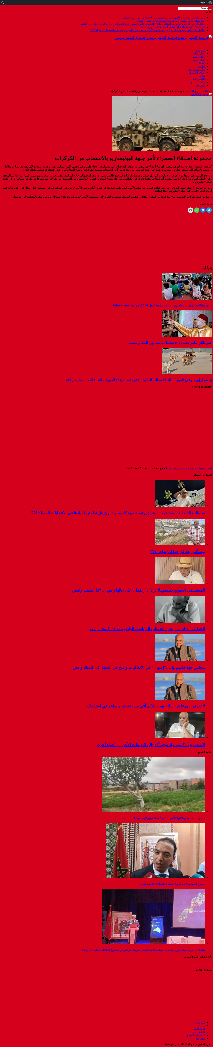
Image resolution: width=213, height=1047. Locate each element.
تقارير (202, 75)
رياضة (201, 66)
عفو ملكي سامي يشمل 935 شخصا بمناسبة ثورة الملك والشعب (170, 20)
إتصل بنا (200, 85)
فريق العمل (198, 1028)
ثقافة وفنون (198, 78)
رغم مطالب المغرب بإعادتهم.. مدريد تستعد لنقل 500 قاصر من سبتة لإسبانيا (164, 17)
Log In (203, 2)
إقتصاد (201, 63)
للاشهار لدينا (198, 1032)
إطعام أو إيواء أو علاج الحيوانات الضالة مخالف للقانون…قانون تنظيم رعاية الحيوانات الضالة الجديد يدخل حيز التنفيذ (143, 23)
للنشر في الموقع (196, 1035)
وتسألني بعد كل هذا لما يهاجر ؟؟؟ (177, 551)
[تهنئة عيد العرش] (201, 94)
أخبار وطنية (198, 56)
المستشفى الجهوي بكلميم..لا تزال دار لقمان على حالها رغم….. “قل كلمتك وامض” (137, 590)
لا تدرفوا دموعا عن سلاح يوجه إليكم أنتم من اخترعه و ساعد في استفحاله (145, 706)
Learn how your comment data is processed (189, 468)
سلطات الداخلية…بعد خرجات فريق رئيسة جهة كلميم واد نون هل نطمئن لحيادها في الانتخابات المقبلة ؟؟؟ (147, 30)
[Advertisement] (191, 996)
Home (208, 91)
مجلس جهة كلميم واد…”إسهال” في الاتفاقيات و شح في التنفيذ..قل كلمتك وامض (139, 667)
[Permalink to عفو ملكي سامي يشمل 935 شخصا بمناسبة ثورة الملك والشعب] (187, 336)
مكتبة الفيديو (198, 82)
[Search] (210, 9)
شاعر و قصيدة (197, 69)
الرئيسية (200, 50)
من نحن (201, 1025)
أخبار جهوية (199, 59)
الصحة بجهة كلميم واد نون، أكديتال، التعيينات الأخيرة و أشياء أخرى (151, 745)
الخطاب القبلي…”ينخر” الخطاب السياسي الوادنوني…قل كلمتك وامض (146, 629)
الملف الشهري (197, 72)
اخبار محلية (199, 53)
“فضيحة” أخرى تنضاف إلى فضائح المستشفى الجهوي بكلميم (172, 27)
